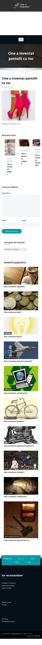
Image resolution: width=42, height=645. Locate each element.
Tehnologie (21, 150)
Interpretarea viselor (8, 586)
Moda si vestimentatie (36, 151)
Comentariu (6, 193)
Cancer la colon (7, 588)
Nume (4, 220)
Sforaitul (4, 605)
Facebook (20, 559)
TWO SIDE (37, 636)
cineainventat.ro (16, 633)
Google (28, 562)
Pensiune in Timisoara (9, 583)
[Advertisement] (21, 23)
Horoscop (5, 619)
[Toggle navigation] (21, 39)
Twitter (32, 559)
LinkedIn (16, 562)
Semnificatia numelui (8, 621)
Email (24, 220)
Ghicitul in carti (6, 602)
